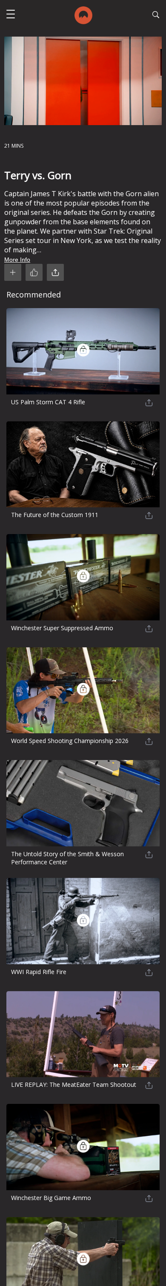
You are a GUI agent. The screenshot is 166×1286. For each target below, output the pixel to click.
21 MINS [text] (13, 145)
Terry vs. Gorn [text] (38, 175)
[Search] (156, 15)
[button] (11, 15)
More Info (17, 259)
